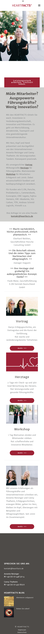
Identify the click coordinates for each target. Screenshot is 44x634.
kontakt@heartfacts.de (13, 568)
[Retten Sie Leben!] (9, 612)
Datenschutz (22, 632)
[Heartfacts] (22, 5)
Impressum (22, 630)
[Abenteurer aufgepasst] (9, 601)
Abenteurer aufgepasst (24, 597)
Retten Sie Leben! (22, 609)
